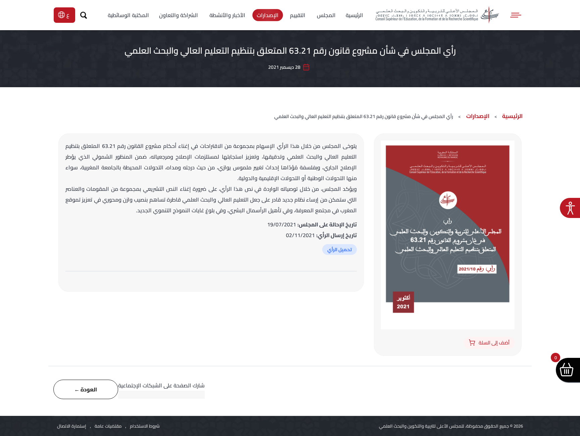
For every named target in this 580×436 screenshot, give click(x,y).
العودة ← (85, 389)
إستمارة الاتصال (71, 426)
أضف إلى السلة (494, 342)
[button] (570, 208)
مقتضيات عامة (108, 426)
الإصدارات (477, 116)
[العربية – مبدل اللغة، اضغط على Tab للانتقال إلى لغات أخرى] (68, 15)
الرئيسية (512, 116)
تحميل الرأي (339, 249)
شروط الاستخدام (145, 426)
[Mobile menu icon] (516, 15)
